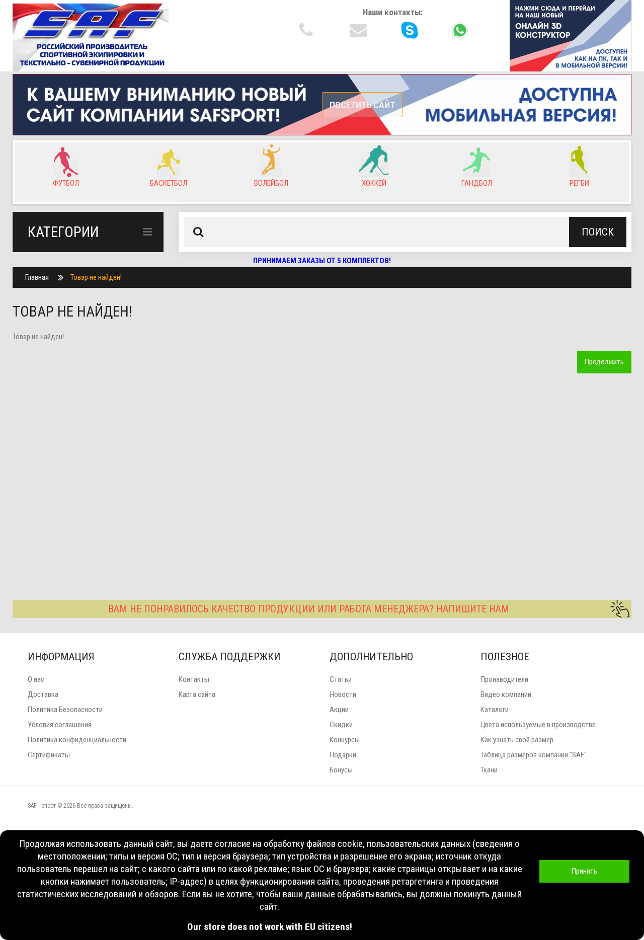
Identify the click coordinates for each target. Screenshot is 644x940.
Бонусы (341, 769)
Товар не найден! (96, 277)
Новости (343, 694)
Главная (37, 277)
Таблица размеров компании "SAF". (534, 754)
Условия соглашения (60, 724)
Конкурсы (345, 739)
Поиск (598, 232)
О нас (36, 679)
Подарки (343, 754)
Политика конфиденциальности (77, 739)
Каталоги (494, 709)
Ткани (489, 769)
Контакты (194, 679)
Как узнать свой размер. (517, 739)
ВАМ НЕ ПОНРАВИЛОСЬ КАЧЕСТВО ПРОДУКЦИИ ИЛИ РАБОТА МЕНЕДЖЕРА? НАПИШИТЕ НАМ (308, 609)
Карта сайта (197, 694)
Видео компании (505, 694)
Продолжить (604, 361)
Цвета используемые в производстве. (538, 724)
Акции (339, 709)
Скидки (341, 724)
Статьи (341, 679)
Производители (504, 679)
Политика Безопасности (65, 709)
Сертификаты (49, 754)
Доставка (43, 694)
